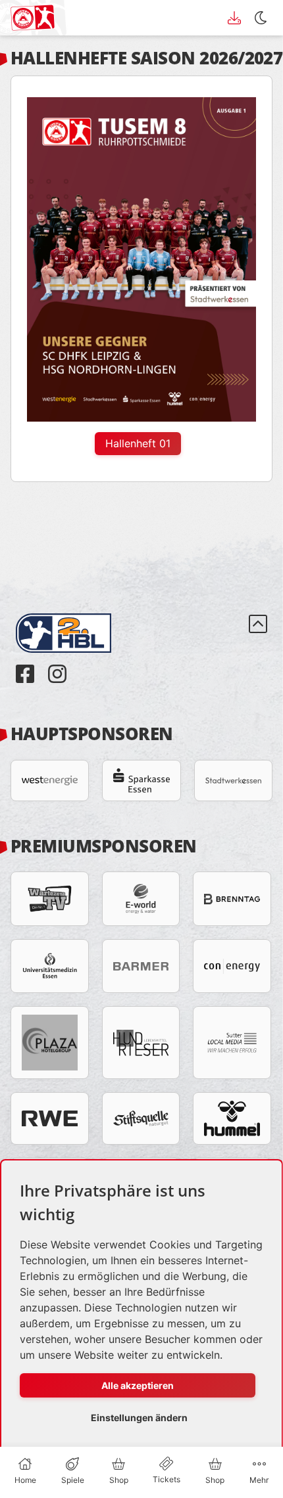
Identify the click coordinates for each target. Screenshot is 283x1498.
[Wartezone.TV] (50, 898)
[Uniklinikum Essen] (50, 966)
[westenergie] (50, 780)
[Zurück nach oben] (258, 649)
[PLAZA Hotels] (50, 1042)
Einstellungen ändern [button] (139, 1417)
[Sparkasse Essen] (141, 780)
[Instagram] (57, 664)
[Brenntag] (232, 898)
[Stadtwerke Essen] (233, 780)
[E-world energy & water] (141, 898)
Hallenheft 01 (137, 443)
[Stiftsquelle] (141, 1118)
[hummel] (232, 1118)
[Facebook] (27, 664)
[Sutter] (232, 1042)
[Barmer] (141, 966)
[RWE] (50, 1118)
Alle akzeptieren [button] (137, 1385)
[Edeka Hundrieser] (141, 1042)
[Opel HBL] (74, 614)
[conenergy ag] (232, 966)
